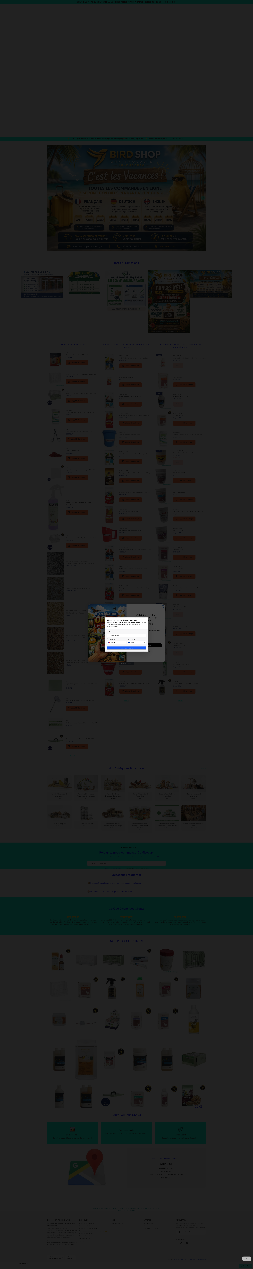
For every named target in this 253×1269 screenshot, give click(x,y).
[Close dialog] (147, 619)
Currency (132, 639)
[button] (126, 635)
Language (112, 639)
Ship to (111, 632)
